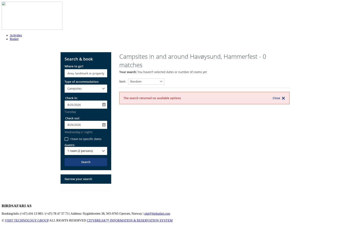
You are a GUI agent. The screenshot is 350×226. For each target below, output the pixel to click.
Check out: (72, 118)
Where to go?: (74, 66)
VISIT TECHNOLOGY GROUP (27, 220)
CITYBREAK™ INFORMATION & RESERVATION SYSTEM (130, 220)
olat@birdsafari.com (157, 213)
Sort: (122, 81)
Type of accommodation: (82, 82)
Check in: (71, 98)
